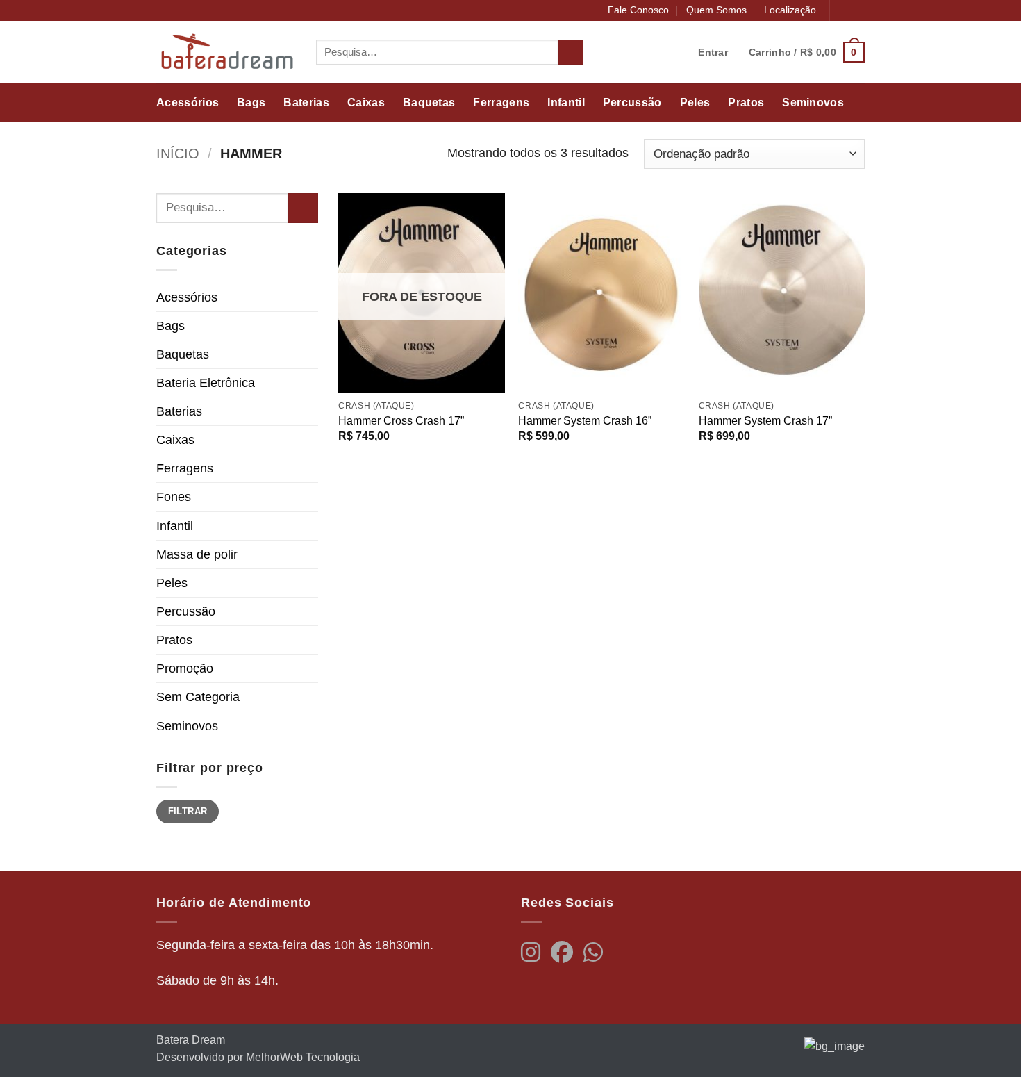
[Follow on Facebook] (842, 11)
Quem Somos (716, 9)
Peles (695, 102)
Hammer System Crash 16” (584, 421)
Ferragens (501, 102)
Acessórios (187, 102)
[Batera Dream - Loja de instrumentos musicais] (225, 52)
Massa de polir (197, 554)
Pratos (746, 102)
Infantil (566, 102)
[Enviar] (570, 52)
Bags (251, 102)
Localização (790, 9)
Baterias (306, 102)
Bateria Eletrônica (205, 383)
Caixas (366, 102)
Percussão (632, 102)
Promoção (184, 668)
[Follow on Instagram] (857, 11)
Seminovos (813, 102)
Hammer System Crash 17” (765, 421)
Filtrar (188, 811)
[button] (807, 51)
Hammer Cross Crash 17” (401, 421)
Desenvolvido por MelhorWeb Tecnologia (258, 1057)
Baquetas (429, 102)
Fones (173, 497)
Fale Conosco (638, 9)
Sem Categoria (198, 697)
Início (177, 153)
